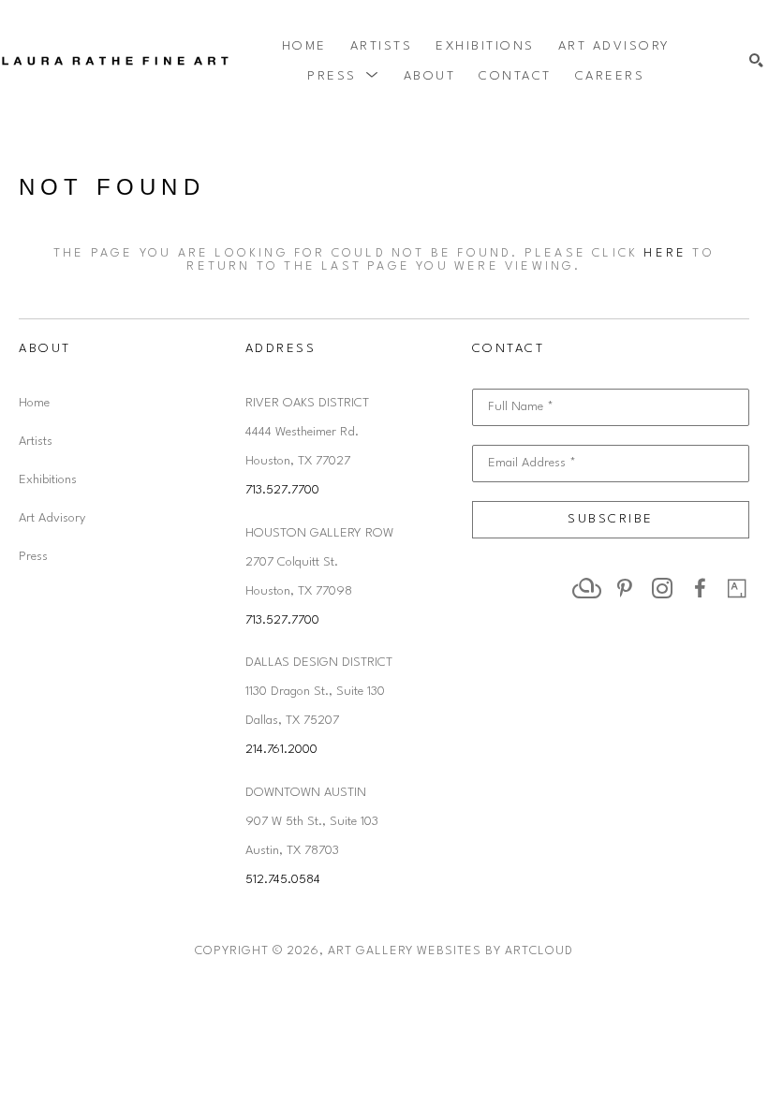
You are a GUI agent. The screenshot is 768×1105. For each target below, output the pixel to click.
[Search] (756, 61)
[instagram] (662, 588)
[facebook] (699, 588)
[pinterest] (625, 588)
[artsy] (737, 588)
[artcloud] (587, 588)
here (665, 253)
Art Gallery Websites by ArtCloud (450, 951)
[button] (343, 76)
